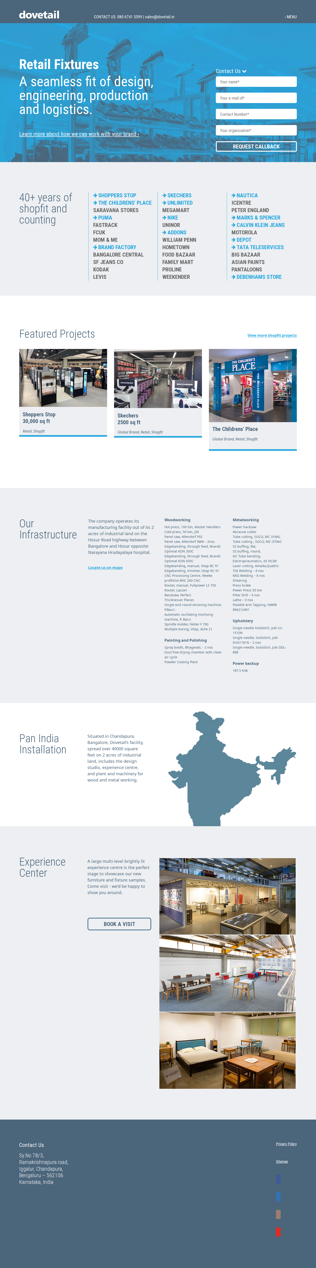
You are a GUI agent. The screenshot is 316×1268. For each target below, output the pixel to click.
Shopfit (39, 431)
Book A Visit (119, 924)
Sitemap (282, 1162)
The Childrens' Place (235, 429)
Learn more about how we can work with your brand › (79, 134)
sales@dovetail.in (159, 16)
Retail (27, 431)
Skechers (128, 415)
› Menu (291, 16)
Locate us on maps (105, 567)
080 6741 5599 (129, 16)
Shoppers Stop (39, 414)
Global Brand (128, 432)
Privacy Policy (286, 1144)
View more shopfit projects (272, 335)
